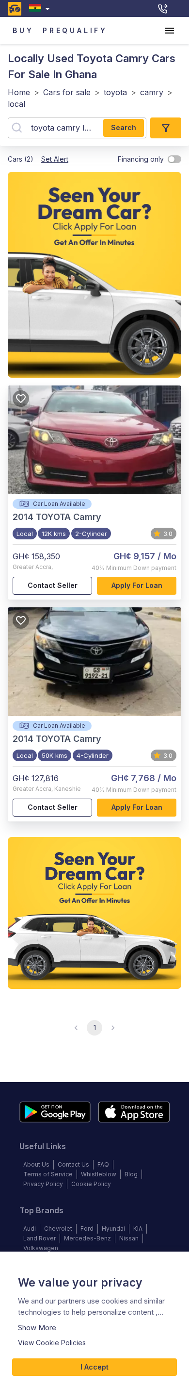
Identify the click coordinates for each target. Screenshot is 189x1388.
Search (123, 127)
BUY (23, 30)
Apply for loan (136, 585)
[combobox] (41, 8)
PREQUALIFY (75, 30)
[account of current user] (169, 30)
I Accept (94, 1367)
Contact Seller (53, 585)
